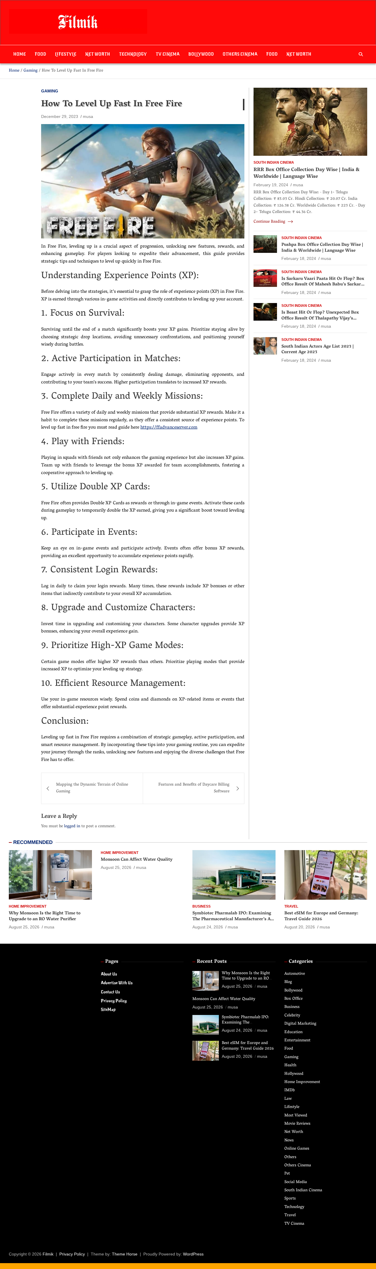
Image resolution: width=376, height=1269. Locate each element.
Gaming (49, 91)
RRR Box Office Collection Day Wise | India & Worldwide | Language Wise (307, 173)
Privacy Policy (114, 1000)
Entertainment (297, 1041)
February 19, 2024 (271, 184)
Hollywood (293, 1074)
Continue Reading (270, 222)
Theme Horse (124, 1254)
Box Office (293, 999)
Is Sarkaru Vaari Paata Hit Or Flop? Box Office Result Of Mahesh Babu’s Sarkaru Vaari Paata (322, 285)
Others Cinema (240, 54)
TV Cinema (167, 54)
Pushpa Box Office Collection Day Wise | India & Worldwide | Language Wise (322, 248)
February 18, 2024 (298, 258)
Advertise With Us (116, 982)
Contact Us (110, 991)
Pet (287, 1174)
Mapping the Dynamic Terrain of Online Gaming (92, 788)
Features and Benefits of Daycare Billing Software (193, 788)
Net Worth (97, 54)
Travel (291, 906)
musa (88, 116)
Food (40, 54)
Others (290, 1157)
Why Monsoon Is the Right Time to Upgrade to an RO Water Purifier (44, 916)
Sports (290, 1199)
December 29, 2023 (59, 116)
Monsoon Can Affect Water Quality (136, 860)
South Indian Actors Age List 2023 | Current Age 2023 (317, 350)
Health (290, 1066)
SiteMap (108, 1009)
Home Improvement (27, 906)
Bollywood (201, 54)
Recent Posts (212, 962)
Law (288, 1099)
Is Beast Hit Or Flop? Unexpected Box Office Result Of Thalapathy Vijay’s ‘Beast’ (320, 318)
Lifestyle (65, 54)
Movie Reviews (297, 1124)
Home (19, 54)
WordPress (193, 1254)
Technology (133, 54)
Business (201, 906)
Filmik (48, 1254)
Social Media (295, 1182)
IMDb (289, 1090)
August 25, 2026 (24, 927)
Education (293, 1032)
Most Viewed (295, 1116)
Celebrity (292, 1016)
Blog (288, 982)
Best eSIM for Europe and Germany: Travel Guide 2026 (321, 916)
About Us (109, 974)
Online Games (296, 1149)
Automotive (294, 974)
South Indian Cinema (274, 162)
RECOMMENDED (33, 842)
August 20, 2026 (299, 927)
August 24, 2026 (207, 927)
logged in (72, 826)
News (289, 1141)
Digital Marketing (300, 1024)
